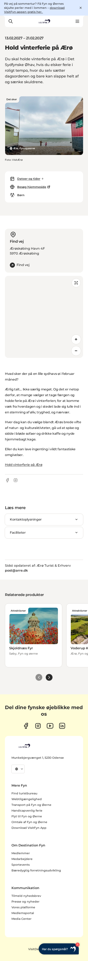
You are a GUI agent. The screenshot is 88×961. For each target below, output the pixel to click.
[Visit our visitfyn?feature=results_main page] (50, 725)
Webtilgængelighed (26, 799)
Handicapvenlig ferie (26, 810)
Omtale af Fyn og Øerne (29, 822)
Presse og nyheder (25, 901)
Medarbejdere (22, 859)
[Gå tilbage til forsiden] (44, 21)
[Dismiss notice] (80, 8)
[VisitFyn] (23, 745)
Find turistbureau (24, 793)
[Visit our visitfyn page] (38, 725)
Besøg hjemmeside (31, 187)
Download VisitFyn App (28, 828)
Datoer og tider (28, 179)
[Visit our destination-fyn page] (62, 725)
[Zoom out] (76, 351)
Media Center (21, 919)
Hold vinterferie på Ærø (23, 465)
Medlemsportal (22, 913)
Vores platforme (23, 907)
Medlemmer (20, 853)
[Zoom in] (76, 339)
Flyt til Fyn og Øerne (26, 816)
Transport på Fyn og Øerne (31, 805)
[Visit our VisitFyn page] (25, 725)
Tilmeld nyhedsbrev (26, 896)
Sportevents (20, 865)
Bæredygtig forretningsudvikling (36, 870)
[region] (44, 317)
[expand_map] (76, 282)
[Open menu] (77, 21)
